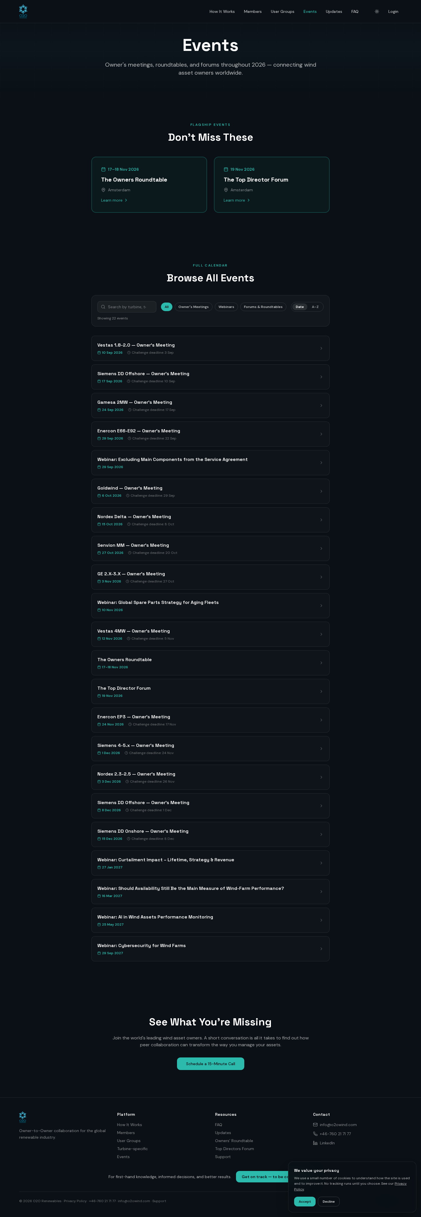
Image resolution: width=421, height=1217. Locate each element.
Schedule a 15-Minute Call (210, 1063)
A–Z (315, 307)
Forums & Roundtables (263, 307)
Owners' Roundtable (234, 1140)
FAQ (355, 11)
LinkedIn (327, 1143)
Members (253, 11)
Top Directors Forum (234, 1148)
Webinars (226, 307)
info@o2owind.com (338, 1124)
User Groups (282, 11)
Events (310, 11)
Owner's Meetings (193, 307)
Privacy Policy (75, 1201)
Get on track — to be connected (274, 1176)
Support (223, 1156)
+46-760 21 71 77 (335, 1133)
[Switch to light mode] (376, 11)
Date (300, 307)
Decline (329, 1201)
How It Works (222, 11)
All (167, 307)
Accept (305, 1201)
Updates (334, 11)
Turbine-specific (132, 1148)
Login (393, 11)
